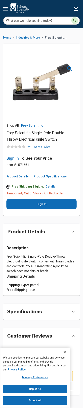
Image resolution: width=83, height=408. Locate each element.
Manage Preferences (35, 377)
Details (51, 186)
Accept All (35, 400)
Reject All (35, 388)
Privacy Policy (17, 369)
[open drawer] (5, 9)
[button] (76, 9)
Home (7, 37)
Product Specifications (50, 176)
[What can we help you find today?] (74, 20)
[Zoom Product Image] (70, 69)
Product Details (17, 176)
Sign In (12, 158)
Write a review (42, 146)
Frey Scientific (32, 125)
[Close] (64, 352)
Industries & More (28, 37)
